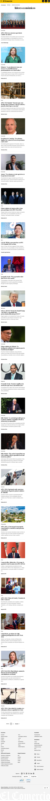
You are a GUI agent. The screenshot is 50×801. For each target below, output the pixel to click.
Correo (19, 758)
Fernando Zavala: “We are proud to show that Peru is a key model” (12, 277)
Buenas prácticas (4, 758)
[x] (24, 773)
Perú (2, 100)
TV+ (19, 739)
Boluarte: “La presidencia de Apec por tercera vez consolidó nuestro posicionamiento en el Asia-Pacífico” (11, 68)
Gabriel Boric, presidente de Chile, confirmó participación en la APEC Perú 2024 (12, 635)
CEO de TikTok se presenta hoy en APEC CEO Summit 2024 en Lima (12, 243)
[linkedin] (31, 773)
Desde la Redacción (38, 745)
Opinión (2, 743)
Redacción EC (4, 78)
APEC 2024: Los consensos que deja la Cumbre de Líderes (11, 33)
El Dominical (20, 741)
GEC (18, 755)
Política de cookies (4, 765)
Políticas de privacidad (5, 762)
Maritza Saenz (4, 114)
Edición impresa (21, 746)
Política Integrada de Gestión (7, 764)
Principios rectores (4, 757)
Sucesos (2, 486)
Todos (35, 741)
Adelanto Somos (37, 746)
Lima (2, 751)
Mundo (2, 750)
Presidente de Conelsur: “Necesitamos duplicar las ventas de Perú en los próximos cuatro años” (13, 140)
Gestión (19, 757)
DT (1, 745)
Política (2, 739)
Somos (2, 746)
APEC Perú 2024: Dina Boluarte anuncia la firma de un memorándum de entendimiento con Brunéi (12, 672)
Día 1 (2, 240)
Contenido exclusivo (5, 748)
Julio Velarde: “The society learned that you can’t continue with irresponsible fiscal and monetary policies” (13, 455)
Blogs (19, 745)
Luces (19, 738)
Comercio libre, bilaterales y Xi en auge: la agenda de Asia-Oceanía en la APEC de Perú (13, 563)
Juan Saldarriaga (4, 42)
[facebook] (22, 773)
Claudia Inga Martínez (5, 252)
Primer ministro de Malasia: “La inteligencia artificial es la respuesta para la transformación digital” (13, 348)
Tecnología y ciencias (22, 736)
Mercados (3, 308)
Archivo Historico (21, 743)
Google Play (33, 776)
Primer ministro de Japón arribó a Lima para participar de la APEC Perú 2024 (12, 209)
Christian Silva (4, 149)
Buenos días (36, 743)
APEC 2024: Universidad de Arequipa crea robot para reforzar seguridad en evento (12, 709)
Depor (19, 762)
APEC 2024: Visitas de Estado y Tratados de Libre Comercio (13, 599)
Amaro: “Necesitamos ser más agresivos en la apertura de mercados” (13, 175)
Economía (3, 30)
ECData (2, 738)
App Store (26, 776)
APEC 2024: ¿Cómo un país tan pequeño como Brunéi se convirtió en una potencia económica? (12, 528)
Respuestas (3, 524)
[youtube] (29, 773)
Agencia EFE (3, 573)
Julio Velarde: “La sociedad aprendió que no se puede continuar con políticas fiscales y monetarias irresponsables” (13, 419)
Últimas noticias (4, 736)
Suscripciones (37, 734)
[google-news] (33, 773)
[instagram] (26, 773)
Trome (19, 760)
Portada (2, 734)
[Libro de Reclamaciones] (28, 780)
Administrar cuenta (38, 736)
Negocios (3, 381)
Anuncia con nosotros (5, 760)
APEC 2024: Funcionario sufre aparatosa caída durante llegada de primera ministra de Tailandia (12, 490)
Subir (45, 787)
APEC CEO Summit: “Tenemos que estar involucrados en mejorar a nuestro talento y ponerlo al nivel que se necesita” (13, 104)
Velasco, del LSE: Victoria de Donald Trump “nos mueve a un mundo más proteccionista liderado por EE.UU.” (13, 312)
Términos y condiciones (5, 755)
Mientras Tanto (37, 750)
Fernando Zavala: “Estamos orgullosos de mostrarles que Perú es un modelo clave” (12, 384)
